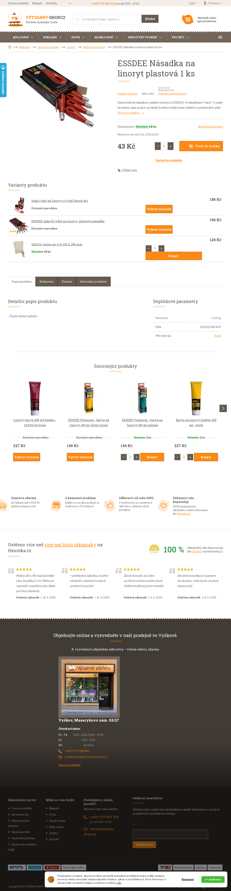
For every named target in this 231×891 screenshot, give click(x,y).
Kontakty (51, 3)
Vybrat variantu (159, 209)
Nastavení (188, 879)
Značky (53, 833)
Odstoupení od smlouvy (18, 823)
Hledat (150, 19)
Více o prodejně (69, 765)
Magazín (37, 3)
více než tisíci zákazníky (70, 545)
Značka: (128, 93)
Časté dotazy (57, 820)
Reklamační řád (20, 832)
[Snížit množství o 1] (158, 146)
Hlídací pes (129, 170)
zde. (119, 882)
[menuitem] (23, 36)
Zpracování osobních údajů (22, 847)
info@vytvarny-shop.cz (99, 831)
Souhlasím (215, 879)
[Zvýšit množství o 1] (170, 146)
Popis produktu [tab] (22, 281)
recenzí (197, 551)
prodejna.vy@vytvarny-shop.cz (86, 757)
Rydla (217, 335)
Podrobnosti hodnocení (172, 93)
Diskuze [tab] (67, 281)
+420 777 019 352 (104, 817)
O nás (52, 814)
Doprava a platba (18, 3)
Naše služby (56, 826)
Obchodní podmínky (23, 838)
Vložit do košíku (207, 146)
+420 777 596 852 (77, 751)
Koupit (174, 256)
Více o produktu (129, 113)
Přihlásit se (144, 844)
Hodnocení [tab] (46, 281)
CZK (192, 3)
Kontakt (54, 839)
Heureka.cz (184, 513)
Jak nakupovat (20, 814)
